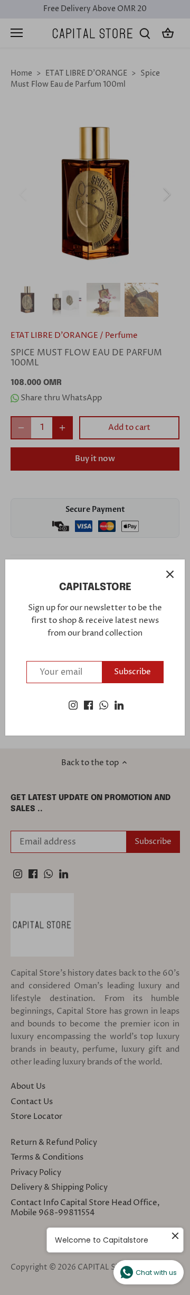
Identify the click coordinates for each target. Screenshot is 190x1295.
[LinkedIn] (119, 704)
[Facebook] (88, 704)
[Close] (170, 574)
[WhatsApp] (103, 704)
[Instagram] (73, 704)
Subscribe (132, 671)
